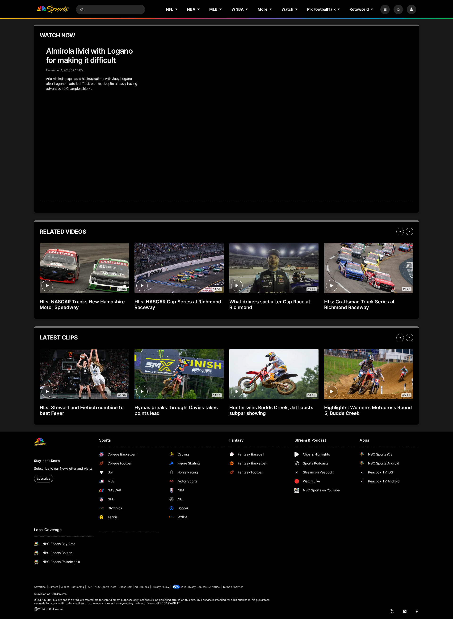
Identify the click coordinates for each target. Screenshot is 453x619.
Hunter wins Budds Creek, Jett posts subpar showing (271, 410)
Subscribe (43, 478)
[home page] (53, 9)
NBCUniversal (58, 594)
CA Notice (213, 587)
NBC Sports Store (106, 587)
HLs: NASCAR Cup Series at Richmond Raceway (177, 304)
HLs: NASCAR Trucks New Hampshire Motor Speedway (82, 304)
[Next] (409, 231)
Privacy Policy (160, 587)
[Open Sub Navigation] (176, 9)
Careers (53, 587)
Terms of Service (233, 587)
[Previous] (400, 231)
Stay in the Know (47, 461)
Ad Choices (141, 587)
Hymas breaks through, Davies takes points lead (176, 410)
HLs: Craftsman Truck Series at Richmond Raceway (359, 304)
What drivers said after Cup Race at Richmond (269, 304)
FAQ (89, 587)
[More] (385, 9)
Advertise (40, 587)
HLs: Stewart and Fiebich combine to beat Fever (82, 410)
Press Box (125, 587)
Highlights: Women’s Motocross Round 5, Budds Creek (368, 410)
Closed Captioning (72, 587)
